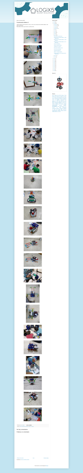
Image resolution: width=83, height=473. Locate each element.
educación (26, 426)
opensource (64, 109)
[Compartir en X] (29, 425)
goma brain (62, 106)
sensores (65, 110)
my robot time (59, 109)
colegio (65, 103)
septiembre (56, 28)
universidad (59, 111)
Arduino (55, 95)
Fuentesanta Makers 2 (57, 50)
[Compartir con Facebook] (30, 425)
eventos (60, 105)
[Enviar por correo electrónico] (26, 425)
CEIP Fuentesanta (22, 426)
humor (57, 107)
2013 (54, 65)
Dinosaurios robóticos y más (58, 47)
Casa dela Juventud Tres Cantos (61, 97)
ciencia (62, 103)
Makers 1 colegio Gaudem (58, 51)
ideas (60, 107)
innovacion (64, 107)
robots (62, 110)
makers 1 (58, 108)
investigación (54, 108)
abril (55, 33)
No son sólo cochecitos (57, 49)
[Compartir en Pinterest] (31, 425)
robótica (32, 426)
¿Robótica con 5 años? (57, 46)
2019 (54, 23)
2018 (54, 58)
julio (55, 29)
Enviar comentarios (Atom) (25, 459)
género (65, 106)
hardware (53, 107)
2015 (54, 62)
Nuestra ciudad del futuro (58, 45)
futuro (58, 106)
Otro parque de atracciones (58, 36)
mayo (55, 32)
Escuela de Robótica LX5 (59, 98)
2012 (54, 66)
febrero (55, 55)
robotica (59, 110)
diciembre (55, 24)
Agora (53, 95)
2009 (54, 70)
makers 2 (30, 426)
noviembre (55, 25)
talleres (56, 111)
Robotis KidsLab (58, 102)
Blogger (47, 465)
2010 (54, 69)
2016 (54, 61)
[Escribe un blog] (27, 425)
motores (54, 109)
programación (54, 110)
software (53, 111)
